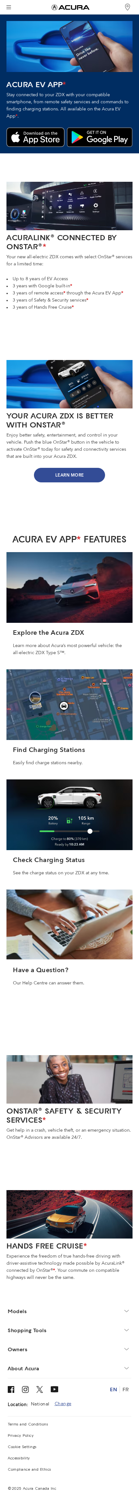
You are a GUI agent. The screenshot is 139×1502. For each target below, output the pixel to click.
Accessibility (19, 1458)
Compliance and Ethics (29, 1470)
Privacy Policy (21, 1436)
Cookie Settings (22, 1447)
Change (63, 1404)
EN (113, 1389)
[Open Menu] (8, 7)
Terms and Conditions (28, 1424)
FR (126, 1389)
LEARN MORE (69, 475)
